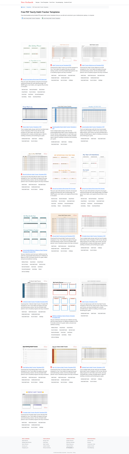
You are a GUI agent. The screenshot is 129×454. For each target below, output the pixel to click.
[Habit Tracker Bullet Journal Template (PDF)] (94, 53)
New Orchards (27, 2)
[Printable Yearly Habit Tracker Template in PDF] (94, 224)
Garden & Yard (68, 2)
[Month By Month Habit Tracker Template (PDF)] (35, 162)
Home (23, 7)
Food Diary (45, 442)
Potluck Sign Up (69, 444)
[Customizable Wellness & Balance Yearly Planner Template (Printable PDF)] (35, 231)
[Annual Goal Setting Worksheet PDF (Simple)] (94, 169)
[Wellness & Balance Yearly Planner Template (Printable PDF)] (64, 297)
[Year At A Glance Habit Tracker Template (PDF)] (64, 355)
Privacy (74, 452)
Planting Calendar (70, 442)
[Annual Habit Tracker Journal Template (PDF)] (64, 224)
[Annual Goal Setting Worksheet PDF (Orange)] (64, 169)
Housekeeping (59, 2)
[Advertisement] (64, 30)
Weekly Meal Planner (26, 442)
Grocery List (24, 446)
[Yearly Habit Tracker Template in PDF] (35, 115)
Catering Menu (69, 446)
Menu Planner (25, 444)
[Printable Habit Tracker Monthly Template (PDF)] (35, 400)
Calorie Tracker (46, 446)
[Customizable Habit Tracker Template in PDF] (94, 115)
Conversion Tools (91, 444)
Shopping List (25, 447)
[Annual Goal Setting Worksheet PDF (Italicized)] (35, 60)
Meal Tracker (46, 444)
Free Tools (52, 2)
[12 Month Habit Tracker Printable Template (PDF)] (35, 289)
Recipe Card (46, 440)
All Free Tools (90, 440)
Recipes (38, 2)
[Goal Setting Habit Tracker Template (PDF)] (35, 355)
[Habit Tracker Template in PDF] (94, 289)
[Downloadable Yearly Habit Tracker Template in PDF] (64, 115)
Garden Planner (70, 440)
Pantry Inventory (47, 447)
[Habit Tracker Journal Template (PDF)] (64, 53)
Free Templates (44, 2)
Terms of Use (69, 452)
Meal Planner (25, 440)
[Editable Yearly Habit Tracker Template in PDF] (94, 355)
